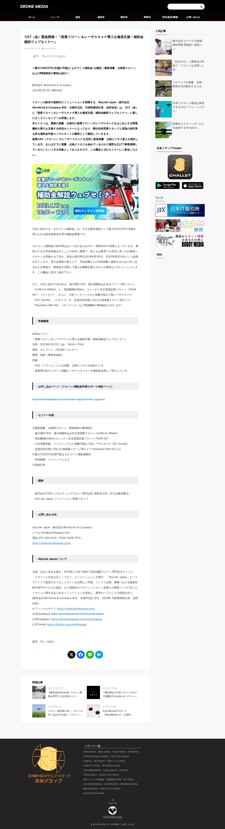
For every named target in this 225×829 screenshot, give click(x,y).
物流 (78, 17)
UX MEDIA (123, 770)
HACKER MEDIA (111, 784)
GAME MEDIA (89, 752)
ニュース (54, 17)
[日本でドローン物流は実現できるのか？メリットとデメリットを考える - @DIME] (164, 109)
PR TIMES (47, 641)
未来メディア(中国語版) (93, 779)
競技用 (124, 17)
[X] (71, 656)
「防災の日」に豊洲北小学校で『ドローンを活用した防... (188, 65)
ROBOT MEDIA (119, 752)
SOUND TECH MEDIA (109, 775)
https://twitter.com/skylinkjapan (67, 624)
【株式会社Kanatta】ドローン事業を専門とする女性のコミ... (65, 694)
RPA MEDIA (133, 752)
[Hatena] (99, 656)
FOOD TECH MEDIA (120, 756)
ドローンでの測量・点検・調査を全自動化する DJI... (188, 84)
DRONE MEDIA (34, 6)
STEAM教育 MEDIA (92, 770)
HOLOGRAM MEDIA (92, 784)
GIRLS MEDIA (104, 752)
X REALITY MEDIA (91, 765)
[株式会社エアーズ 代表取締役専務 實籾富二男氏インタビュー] (164, 47)
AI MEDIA (87, 761)
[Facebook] (80, 656)
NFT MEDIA (128, 779)
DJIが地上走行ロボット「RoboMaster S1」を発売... (117, 712)
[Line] (90, 656)
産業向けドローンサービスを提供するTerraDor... (188, 125)
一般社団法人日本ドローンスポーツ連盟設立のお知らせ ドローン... (120, 694)
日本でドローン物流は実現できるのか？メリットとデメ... (188, 107)
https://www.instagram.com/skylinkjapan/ (76, 619)
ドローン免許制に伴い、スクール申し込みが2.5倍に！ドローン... (65, 712)
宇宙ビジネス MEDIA (116, 761)
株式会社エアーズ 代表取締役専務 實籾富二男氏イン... (187, 44)
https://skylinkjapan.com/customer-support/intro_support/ (68, 399)
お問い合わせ (193, 17)
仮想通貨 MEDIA (113, 779)
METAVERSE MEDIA (111, 765)
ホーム (31, 17)
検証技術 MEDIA (90, 788)
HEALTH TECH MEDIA (110, 788)
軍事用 (147, 17)
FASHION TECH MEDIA (94, 793)
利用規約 (115, 824)
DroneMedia (49, 48)
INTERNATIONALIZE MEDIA (96, 756)
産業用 (101, 17)
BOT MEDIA (99, 761)
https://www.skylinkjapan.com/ (51, 543)
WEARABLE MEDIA (129, 784)
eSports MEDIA (110, 770)
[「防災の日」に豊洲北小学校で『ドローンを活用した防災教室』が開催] (164, 68)
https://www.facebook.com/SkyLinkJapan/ (77, 613)
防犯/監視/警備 (170, 17)
